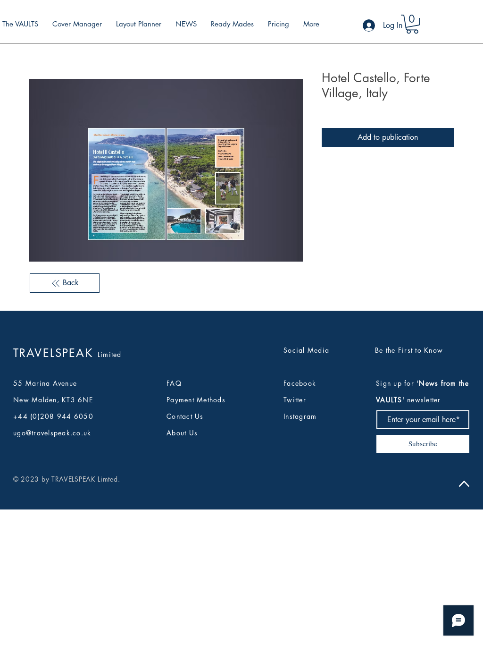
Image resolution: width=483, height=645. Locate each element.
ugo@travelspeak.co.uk (52, 432)
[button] (412, 24)
